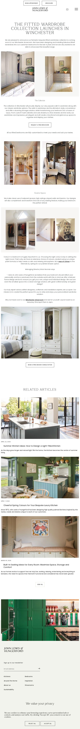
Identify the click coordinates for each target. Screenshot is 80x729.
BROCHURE (49, 3)
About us (7, 685)
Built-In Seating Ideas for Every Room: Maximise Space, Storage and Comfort (36, 565)
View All (40, 584)
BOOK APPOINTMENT (31, 3)
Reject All (32, 723)
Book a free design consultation (40, 365)
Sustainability (9, 690)
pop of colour (64, 261)
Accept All (47, 723)
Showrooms (29, 685)
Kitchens (7, 676)
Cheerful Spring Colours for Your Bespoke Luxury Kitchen (31, 505)
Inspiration (29, 681)
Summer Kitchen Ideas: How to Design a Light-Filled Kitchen (32, 446)
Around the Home (10, 681)
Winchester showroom (34, 300)
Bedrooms (28, 676)
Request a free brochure (40, 125)
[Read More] (40, 418)
